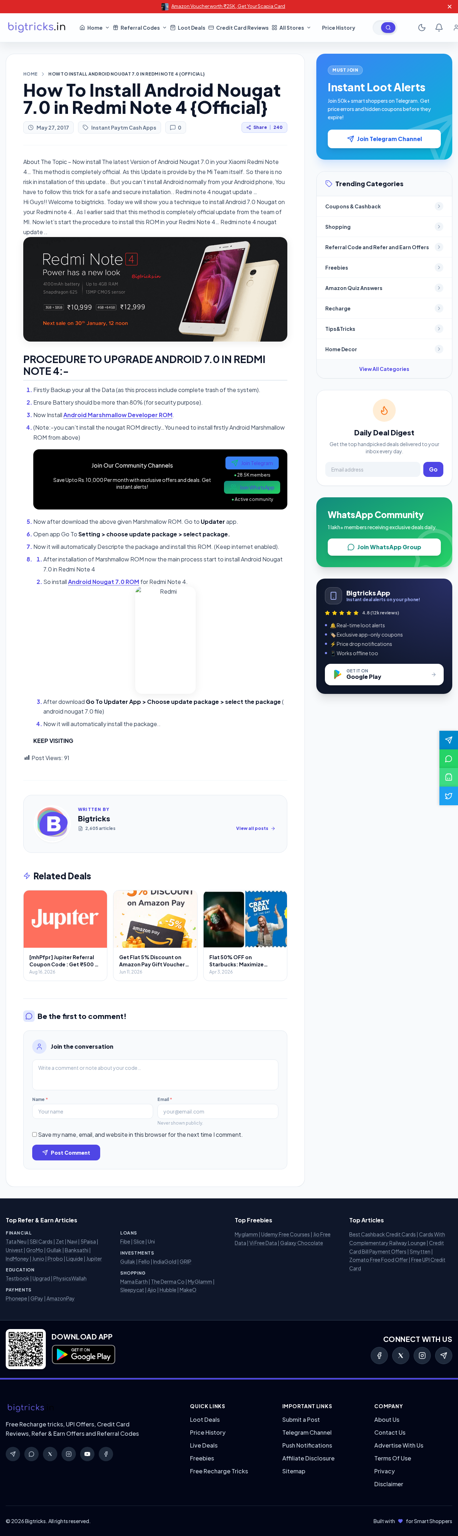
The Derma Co (168, 1281)
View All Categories (384, 369)
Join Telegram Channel (389, 139)
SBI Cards (41, 1241)
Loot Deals (205, 1419)
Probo (55, 1258)
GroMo (34, 1250)
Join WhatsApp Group (389, 547)
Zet (60, 1241)
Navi (72, 1241)
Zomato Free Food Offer (378, 1259)
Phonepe (16, 1298)
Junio (38, 1258)
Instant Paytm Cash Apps (123, 127)
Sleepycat (132, 1289)
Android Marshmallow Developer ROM (117, 415)
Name (40, 1099)
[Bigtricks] (91, 1408)
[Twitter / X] (400, 1355)
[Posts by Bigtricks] (52, 824)
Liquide (74, 1258)
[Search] (388, 27)
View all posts (252, 828)
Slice (139, 1241)
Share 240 (268, 127)
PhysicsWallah (70, 1278)
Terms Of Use (392, 1458)
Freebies (202, 1458)
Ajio (151, 1289)
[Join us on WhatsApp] (448, 758)
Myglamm (246, 1234)
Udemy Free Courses (285, 1234)
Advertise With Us (398, 1445)
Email (164, 1099)
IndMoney (17, 1258)
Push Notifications (307, 1445)
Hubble (168, 1289)
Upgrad (41, 1278)
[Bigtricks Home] (37, 27)
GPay (36, 1298)
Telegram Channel (307, 1432)
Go (433, 469)
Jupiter (94, 1258)
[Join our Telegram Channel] (448, 740)
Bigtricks (94, 818)
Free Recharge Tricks (219, 1471)
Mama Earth (134, 1281)
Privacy (384, 1471)
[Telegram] (443, 1355)
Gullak (54, 1250)
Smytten (420, 1251)
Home (30, 74)
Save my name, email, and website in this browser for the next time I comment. (140, 1134)
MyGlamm (200, 1281)
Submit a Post (301, 1419)
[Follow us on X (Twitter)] (448, 796)
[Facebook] (379, 1355)
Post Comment (70, 1152)
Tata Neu (16, 1241)
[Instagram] (422, 1355)
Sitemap (293, 1471)
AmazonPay (61, 1298)
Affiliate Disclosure (308, 1458)
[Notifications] (439, 27)
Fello (144, 1261)
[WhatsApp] (31, 1454)
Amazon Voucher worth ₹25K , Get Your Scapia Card (228, 6)
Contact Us (389, 1432)
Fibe (125, 1241)
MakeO (188, 1289)
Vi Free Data (263, 1243)
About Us (386, 1419)
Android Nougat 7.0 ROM (103, 581)
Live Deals (204, 1445)
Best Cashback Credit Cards (382, 1234)
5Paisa (88, 1241)
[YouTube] (87, 1454)
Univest (14, 1250)
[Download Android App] (448, 777)
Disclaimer (388, 1484)
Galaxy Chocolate (301, 1243)
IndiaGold (164, 1261)
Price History (207, 1432)
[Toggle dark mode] (422, 27)
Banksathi (76, 1250)
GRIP (185, 1261)
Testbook (17, 1278)
